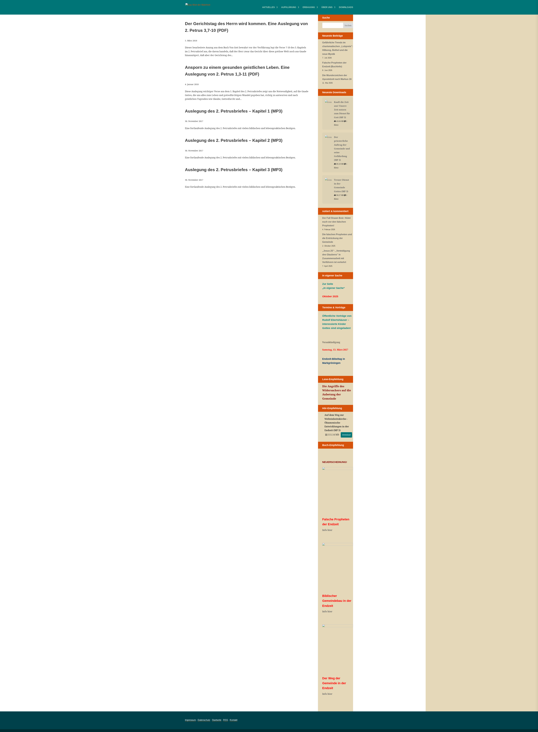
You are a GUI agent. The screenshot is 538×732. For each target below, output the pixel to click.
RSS (225, 720)
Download (346, 435)
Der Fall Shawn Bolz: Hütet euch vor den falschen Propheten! (336, 222)
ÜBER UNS (326, 7)
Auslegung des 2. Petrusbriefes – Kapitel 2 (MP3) (233, 140)
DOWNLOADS (346, 7)
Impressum (190, 720)
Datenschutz (204, 720)
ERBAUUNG (309, 7)
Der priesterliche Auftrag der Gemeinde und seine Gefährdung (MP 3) (342, 148)
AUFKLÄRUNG (288, 7)
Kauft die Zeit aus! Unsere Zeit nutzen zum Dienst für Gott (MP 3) (342, 110)
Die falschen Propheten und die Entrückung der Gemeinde (337, 238)
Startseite (216, 720)
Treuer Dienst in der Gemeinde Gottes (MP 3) (341, 185)
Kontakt (233, 720)
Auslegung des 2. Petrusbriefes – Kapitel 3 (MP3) (233, 169)
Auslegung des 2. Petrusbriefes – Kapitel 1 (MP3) (233, 111)
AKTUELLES (268, 7)
